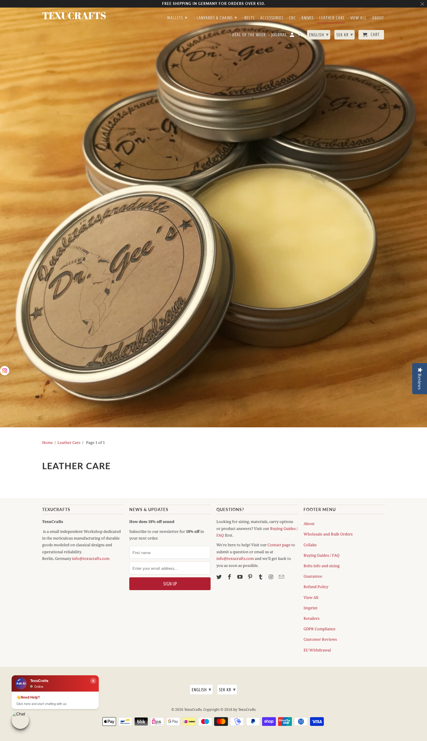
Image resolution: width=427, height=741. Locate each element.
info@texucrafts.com (91, 558)
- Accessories (271, 18)
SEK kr (227, 689)
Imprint (310, 607)
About (309, 523)
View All (311, 597)
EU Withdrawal (317, 650)
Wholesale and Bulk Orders (328, 534)
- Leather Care (331, 18)
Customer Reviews (320, 639)
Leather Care (69, 442)
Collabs (310, 544)
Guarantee (313, 576)
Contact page (279, 544)
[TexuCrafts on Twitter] (219, 576)
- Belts (248, 18)
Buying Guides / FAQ (322, 555)
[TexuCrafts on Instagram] (271, 576)
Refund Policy (316, 586)
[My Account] (292, 36)
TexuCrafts (193, 709)
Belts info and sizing (322, 565)
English (201, 689)
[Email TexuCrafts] (282, 576)
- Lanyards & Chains (215, 17)
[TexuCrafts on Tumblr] (261, 576)
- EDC (291, 18)
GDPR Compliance (320, 628)
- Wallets (176, 17)
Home (47, 442)
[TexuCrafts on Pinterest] (250, 576)
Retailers (312, 618)
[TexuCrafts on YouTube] (240, 576)
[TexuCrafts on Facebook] (230, 576)
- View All (357, 18)
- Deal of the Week (247, 35)
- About (376, 18)
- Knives (306, 18)
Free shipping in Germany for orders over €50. (213, 3)
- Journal (278, 35)
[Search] (300, 36)
